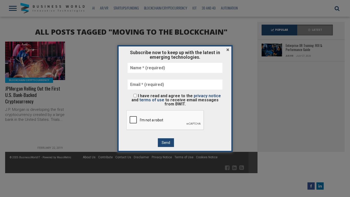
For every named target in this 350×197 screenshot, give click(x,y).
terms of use (151, 99)
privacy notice (207, 95)
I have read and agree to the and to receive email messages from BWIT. (176, 99)
